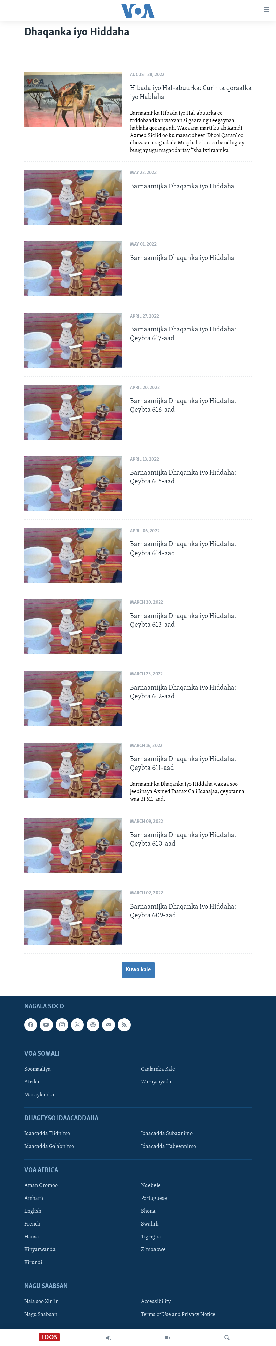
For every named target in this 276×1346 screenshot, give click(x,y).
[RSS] (124, 1024)
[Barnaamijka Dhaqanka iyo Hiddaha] (73, 197)
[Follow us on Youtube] (46, 1024)
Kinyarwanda (40, 1250)
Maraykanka (39, 1095)
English (32, 1211)
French (32, 1224)
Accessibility (156, 1301)
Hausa (31, 1237)
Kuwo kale (138, 970)
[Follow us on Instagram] (62, 1024)
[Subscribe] (108, 1024)
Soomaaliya (37, 1069)
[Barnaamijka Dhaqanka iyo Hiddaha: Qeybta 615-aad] (73, 483)
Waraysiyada (156, 1082)
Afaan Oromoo (41, 1185)
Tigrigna (151, 1237)
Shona (148, 1211)
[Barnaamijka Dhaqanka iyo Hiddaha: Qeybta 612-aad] (73, 698)
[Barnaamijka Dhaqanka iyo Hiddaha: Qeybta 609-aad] (73, 917)
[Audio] (109, 1337)
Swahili (150, 1224)
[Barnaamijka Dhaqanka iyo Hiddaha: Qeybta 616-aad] (73, 412)
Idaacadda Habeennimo (168, 1146)
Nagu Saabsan (40, 1314)
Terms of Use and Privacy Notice (178, 1314)
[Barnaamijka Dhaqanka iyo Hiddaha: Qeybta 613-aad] (73, 626)
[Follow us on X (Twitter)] (77, 1024)
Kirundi (33, 1262)
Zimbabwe (153, 1250)
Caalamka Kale (158, 1069)
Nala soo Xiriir (41, 1301)
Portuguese (154, 1198)
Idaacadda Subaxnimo (167, 1133)
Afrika (31, 1082)
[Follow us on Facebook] (30, 1024)
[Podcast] (93, 1024)
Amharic (34, 1198)
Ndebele (151, 1185)
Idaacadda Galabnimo (49, 1146)
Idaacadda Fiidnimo (47, 1133)
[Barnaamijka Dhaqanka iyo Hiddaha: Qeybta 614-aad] (73, 555)
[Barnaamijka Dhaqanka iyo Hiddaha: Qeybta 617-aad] (73, 340)
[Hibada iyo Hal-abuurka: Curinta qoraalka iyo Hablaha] (73, 99)
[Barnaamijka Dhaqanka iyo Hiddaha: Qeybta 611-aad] (73, 770)
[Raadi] (227, 1337)
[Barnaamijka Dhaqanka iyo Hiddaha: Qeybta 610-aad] (73, 845)
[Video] (168, 1337)
